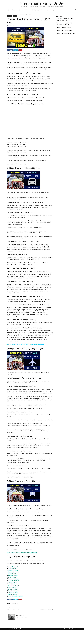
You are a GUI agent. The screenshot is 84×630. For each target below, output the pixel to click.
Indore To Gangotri (12, 587)
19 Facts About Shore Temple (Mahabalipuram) (67, 33)
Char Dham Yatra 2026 (38, 10)
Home (9, 10)
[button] (75, 10)
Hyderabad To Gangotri (13, 580)
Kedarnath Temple (15, 10)
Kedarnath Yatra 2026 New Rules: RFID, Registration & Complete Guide (65, 19)
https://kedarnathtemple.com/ (21, 617)
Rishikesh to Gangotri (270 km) (46, 609)
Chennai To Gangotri (13, 589)
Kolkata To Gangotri (12, 575)
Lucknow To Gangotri (13, 570)
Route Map (14, 15)
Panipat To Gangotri (12, 594)
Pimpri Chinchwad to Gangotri (22, 552)
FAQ (53, 10)
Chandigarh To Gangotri (13, 585)
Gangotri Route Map (14, 603)
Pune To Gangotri (12, 568)
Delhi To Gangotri (12, 573)
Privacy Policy (71, 628)
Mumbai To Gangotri (13, 566)
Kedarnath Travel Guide (27, 10)
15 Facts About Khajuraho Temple (64, 27)
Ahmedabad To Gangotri (13, 579)
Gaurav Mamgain (11, 25)
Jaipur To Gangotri (12, 577)
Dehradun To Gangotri (13, 591)
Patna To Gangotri (12, 582)
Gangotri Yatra (13, 14)
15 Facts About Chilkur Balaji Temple (64, 30)
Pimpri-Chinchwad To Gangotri (15, 596)
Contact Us (48, 10)
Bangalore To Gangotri (13, 572)
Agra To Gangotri (12, 584)
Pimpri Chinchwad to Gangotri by (25, 344)
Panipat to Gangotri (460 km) (13, 609)
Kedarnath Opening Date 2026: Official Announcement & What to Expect (64, 23)
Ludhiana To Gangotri (13, 592)
